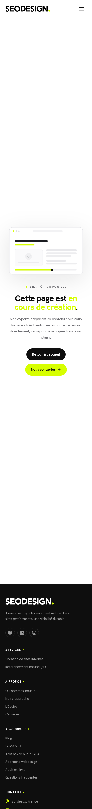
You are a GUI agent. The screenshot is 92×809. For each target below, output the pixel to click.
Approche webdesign (21, 762)
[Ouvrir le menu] (81, 9)
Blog (8, 738)
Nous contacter (43, 369)
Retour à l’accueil (46, 354)
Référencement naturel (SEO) (26, 667)
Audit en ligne (15, 769)
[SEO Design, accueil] (27, 9)
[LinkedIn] (22, 632)
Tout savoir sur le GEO (22, 754)
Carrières (12, 714)
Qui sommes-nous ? (20, 691)
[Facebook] (10, 632)
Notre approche (17, 698)
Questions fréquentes (21, 777)
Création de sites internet (24, 659)
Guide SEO (13, 746)
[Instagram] (34, 632)
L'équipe (11, 706)
